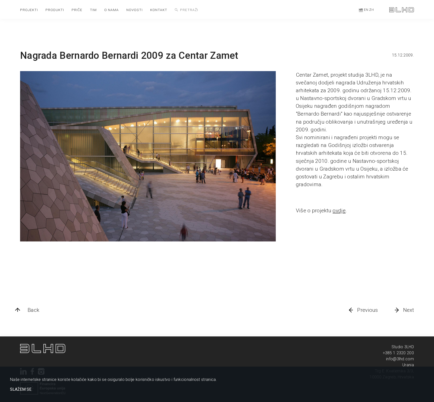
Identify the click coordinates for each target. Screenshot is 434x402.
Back (33, 310)
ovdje (339, 211)
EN (366, 10)
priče (77, 10)
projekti (29, 10)
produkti (54, 10)
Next (408, 310)
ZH (371, 10)
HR (361, 10)
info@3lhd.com (400, 359)
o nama (111, 10)
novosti (134, 10)
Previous (367, 310)
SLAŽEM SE (20, 389)
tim (93, 10)
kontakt (158, 10)
